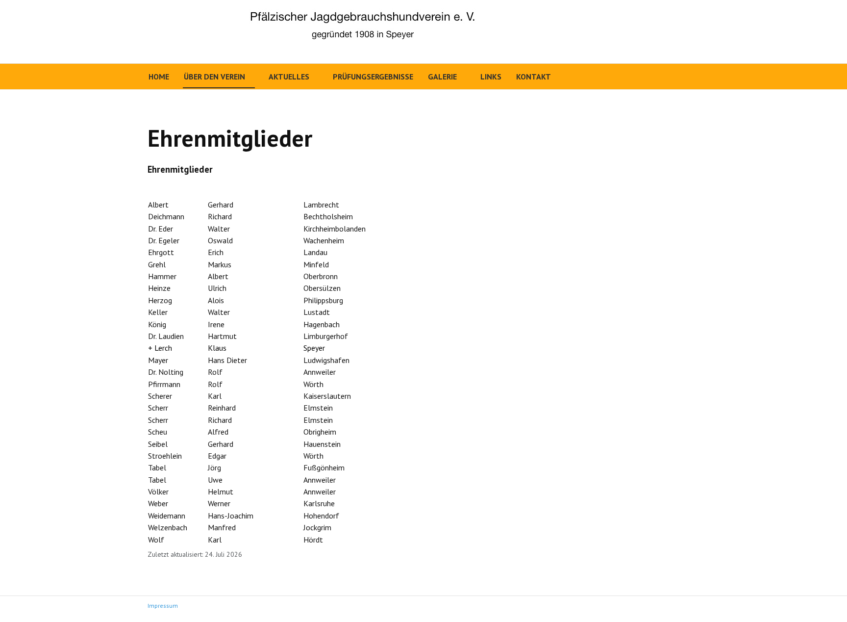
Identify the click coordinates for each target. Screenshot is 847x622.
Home (159, 76)
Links (490, 76)
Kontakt (533, 76)
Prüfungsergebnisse (373, 76)
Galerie (442, 76)
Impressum (163, 605)
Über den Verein (214, 76)
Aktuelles (289, 76)
